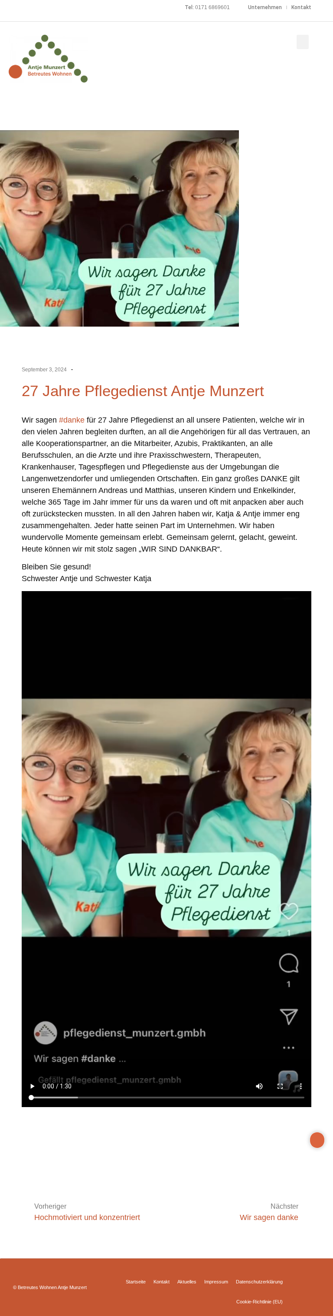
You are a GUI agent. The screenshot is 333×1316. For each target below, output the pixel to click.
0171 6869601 (212, 7)
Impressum (216, 1281)
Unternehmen (265, 7)
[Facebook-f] (5, 7)
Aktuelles (186, 1281)
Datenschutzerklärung (259, 1281)
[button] (303, 42)
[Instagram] (18, 7)
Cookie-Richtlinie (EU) (259, 1301)
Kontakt (301, 7)
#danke (72, 420)
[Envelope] (30, 7)
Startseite (136, 1281)
